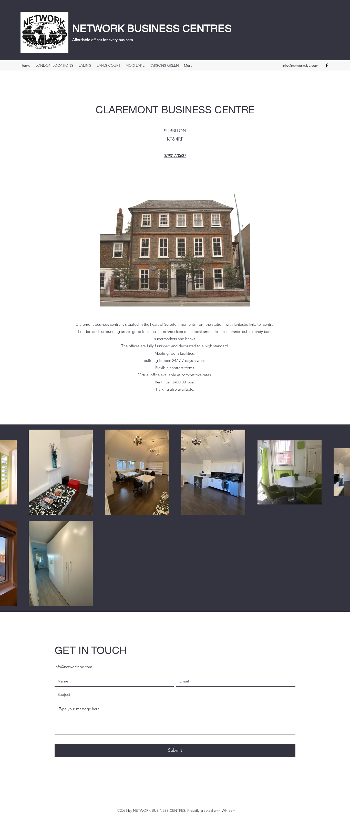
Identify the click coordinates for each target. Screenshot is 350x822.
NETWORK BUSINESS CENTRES (152, 28)
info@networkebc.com (300, 65)
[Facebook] (326, 65)
